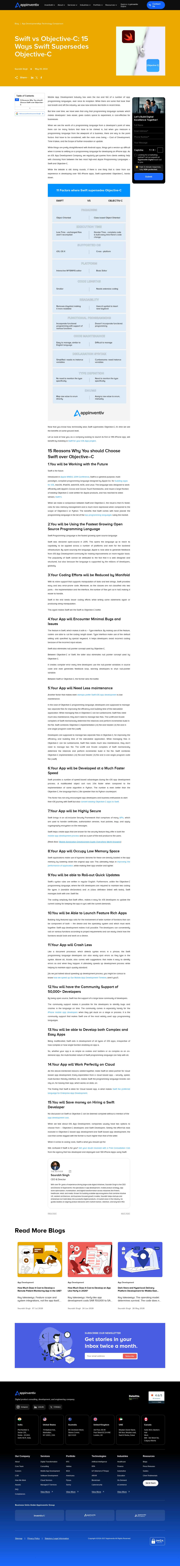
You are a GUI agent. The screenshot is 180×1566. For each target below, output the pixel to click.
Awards (18, 1485)
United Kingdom (101, 1425)
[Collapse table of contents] (30, 108)
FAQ (16, 1489)
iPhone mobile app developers (63, 1012)
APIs (121, 818)
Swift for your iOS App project (82, 441)
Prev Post (52, 1213)
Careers (18, 1471)
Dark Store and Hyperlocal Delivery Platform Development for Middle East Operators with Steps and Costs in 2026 (138, 1290)
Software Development (49, 1476)
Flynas (68, 1480)
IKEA (68, 1471)
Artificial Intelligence (99, 1462)
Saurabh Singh (60, 1175)
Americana (70, 1476)
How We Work (20, 1480)
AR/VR (94, 1476)
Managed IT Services (48, 1485)
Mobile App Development (50, 1471)
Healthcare (121, 1462)
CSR (17, 1476)
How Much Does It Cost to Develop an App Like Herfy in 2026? (89, 1289)
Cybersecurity (97, 1485)
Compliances (20, 1494)
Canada (147, 1425)
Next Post (125, 1213)
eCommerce (122, 1485)
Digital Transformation (48, 1462)
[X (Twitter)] (37, 78)
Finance (120, 1466)
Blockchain (96, 1480)
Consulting (44, 1466)
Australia (72, 1425)
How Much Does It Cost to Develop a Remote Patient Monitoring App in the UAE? (39, 1289)
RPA (93, 1466)
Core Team (19, 1466)
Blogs (145, 1462)
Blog (17, 24)
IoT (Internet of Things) (100, 1471)
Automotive (121, 1471)
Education (121, 1476)
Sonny (68, 1485)
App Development (30, 24)
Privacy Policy (33, 1538)
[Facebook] (41, 78)
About (17, 1462)
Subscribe (129, 1356)
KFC (67, 1462)
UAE (121, 1425)
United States (49, 1425)
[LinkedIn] (32, 78)
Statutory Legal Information (57, 1538)
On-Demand (122, 1480)
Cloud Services (46, 1480)
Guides (145, 1471)
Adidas (68, 1466)
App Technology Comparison (50, 24)
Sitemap (18, 1538)
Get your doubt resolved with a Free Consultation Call (104, 1148)
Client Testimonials (150, 1476)
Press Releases (149, 1466)
